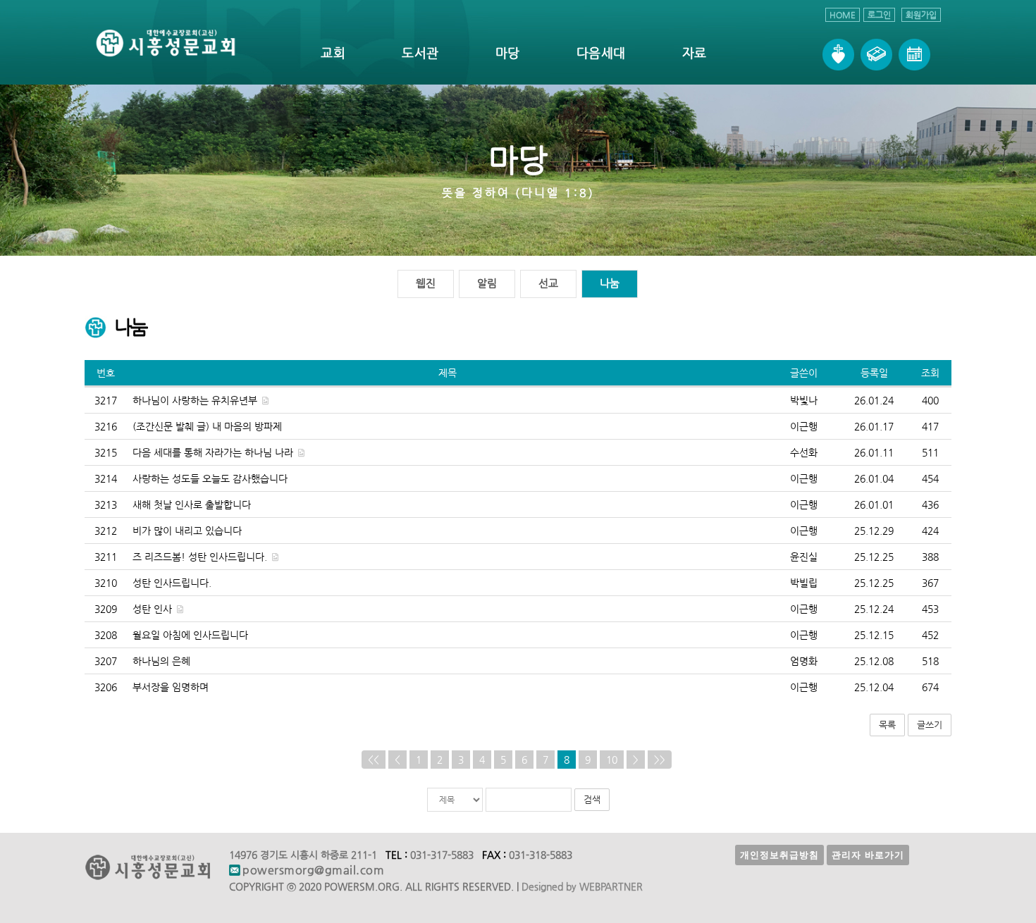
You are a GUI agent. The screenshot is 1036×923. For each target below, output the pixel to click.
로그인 (879, 15)
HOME (843, 15)
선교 (548, 283)
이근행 (804, 426)
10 (611, 759)
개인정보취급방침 (779, 855)
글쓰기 (929, 724)
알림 (487, 283)
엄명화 (804, 661)
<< (373, 759)
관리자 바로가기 (868, 855)
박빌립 (804, 582)
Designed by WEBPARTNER (582, 886)
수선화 (804, 452)
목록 (887, 724)
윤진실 (804, 556)
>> (659, 759)
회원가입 (921, 15)
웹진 (426, 283)
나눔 (609, 283)
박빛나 (804, 400)
